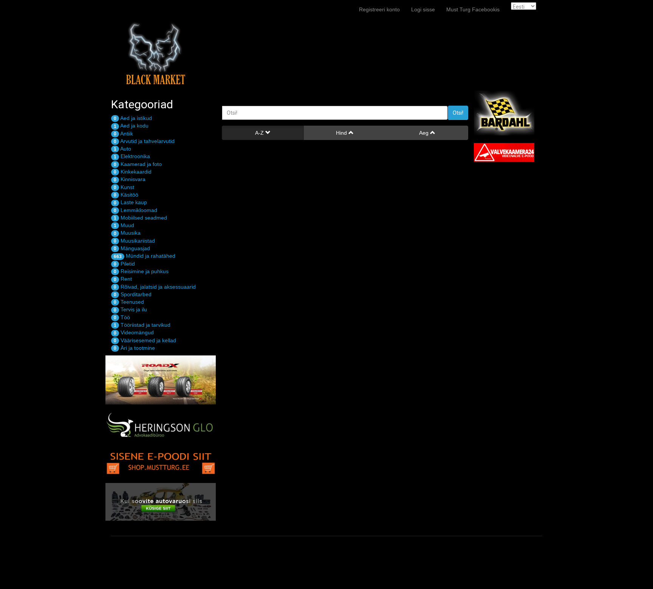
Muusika (127, 233)
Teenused (129, 302)
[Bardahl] (511, 113)
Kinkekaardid (133, 172)
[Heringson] (160, 426)
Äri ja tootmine (134, 348)
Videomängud (134, 332)
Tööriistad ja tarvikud (142, 325)
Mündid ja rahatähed (144, 256)
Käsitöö (126, 195)
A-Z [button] (260, 133)
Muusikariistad (134, 241)
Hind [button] (342, 133)
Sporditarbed (133, 294)
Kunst (124, 187)
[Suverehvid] (160, 379)
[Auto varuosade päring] (160, 502)
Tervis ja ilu (130, 309)
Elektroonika (132, 156)
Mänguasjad (132, 248)
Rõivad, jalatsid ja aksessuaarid (155, 287)
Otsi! (458, 113)
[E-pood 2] (160, 461)
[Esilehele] (154, 9)
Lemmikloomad (135, 210)
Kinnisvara (129, 179)
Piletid (124, 264)
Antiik (123, 134)
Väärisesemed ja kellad (145, 340)
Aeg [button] (424, 133)
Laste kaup (130, 202)
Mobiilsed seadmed (140, 218)
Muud (124, 225)
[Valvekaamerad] (511, 152)
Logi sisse (423, 9)
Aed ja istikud (133, 118)
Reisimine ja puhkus (141, 271)
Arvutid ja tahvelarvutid (144, 141)
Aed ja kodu (131, 126)
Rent (123, 279)
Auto (122, 149)
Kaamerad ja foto (138, 164)
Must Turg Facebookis (473, 9)
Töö (122, 317)
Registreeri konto (379, 9)
